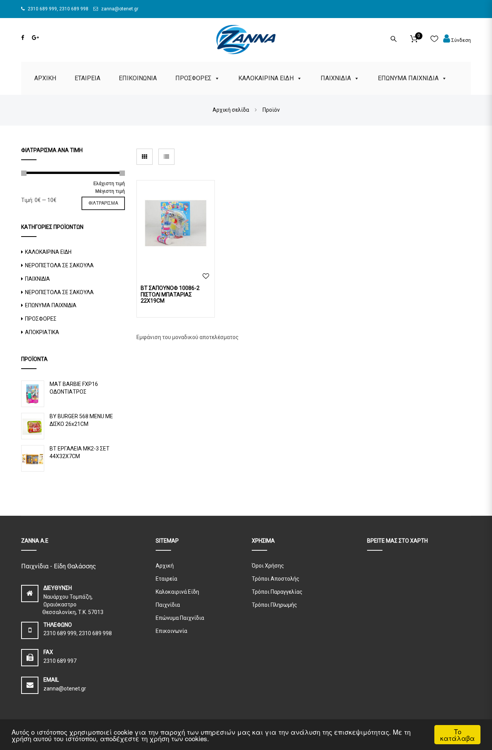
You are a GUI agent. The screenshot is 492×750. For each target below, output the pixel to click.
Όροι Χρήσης (268, 566)
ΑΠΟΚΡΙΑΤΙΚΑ (42, 332)
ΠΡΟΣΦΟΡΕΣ (193, 78)
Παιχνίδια (168, 605)
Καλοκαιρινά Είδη (177, 592)
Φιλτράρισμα (103, 203)
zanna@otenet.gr (119, 9)
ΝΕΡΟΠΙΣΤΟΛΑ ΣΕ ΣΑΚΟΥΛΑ (59, 265)
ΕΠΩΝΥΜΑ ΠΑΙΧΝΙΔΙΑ (408, 78)
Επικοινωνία (171, 631)
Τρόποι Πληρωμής (274, 605)
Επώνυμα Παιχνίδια (180, 618)
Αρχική (165, 566)
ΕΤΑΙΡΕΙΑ (87, 78)
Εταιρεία (166, 579)
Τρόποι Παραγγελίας (277, 592)
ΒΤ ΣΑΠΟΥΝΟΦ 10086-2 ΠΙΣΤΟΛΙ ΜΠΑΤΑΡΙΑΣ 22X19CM (170, 294)
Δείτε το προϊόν (176, 225)
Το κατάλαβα (457, 735)
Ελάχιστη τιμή (109, 183)
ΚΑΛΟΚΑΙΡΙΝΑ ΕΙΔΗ (266, 78)
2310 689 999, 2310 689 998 (57, 9)
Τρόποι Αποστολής (275, 579)
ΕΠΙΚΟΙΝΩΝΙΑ (138, 78)
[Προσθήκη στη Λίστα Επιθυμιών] (206, 276)
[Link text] (22, 38)
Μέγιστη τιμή (110, 191)
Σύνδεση (460, 40)
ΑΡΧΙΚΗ (45, 78)
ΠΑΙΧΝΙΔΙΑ (336, 78)
